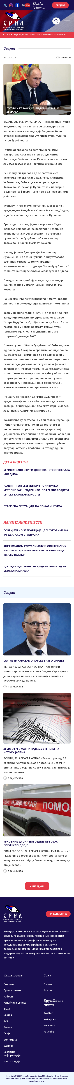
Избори (8, 996)
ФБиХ (6, 1008)
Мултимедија (11, 1061)
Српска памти (12, 990)
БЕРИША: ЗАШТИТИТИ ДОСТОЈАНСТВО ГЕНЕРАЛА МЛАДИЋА (36, 472)
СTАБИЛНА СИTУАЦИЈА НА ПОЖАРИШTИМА (32, 506)
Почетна (8, 984)
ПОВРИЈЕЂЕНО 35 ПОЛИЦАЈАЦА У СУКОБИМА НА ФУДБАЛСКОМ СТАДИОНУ (35, 532)
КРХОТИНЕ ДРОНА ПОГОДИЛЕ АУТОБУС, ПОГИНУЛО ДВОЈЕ (30, 843)
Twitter (48, 1013)
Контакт (48, 990)
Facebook (49, 1025)
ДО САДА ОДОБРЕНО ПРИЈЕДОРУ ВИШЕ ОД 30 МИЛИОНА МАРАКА (34, 568)
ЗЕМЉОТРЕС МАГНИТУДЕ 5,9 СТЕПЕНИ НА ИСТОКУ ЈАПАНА (31, 750)
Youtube (48, 1031)
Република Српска (14, 1002)
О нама (47, 984)
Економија (10, 1039)
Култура (8, 1045)
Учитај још (37, 886)
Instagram (49, 1019)
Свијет (7, 1033)
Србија (7, 1015)
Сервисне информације (11, 1053)
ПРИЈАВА (60, 5)
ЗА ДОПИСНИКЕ (58, 913)
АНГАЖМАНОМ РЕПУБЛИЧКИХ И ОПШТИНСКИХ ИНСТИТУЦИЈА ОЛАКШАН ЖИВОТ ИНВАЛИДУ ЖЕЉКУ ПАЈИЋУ (34, 550)
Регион (7, 1027)
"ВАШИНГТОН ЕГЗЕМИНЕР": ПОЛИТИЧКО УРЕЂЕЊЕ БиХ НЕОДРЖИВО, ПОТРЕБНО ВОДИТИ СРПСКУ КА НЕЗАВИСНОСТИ (36, 490)
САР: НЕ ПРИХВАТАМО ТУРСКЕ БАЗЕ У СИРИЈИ (33, 660)
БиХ (5, 1021)
